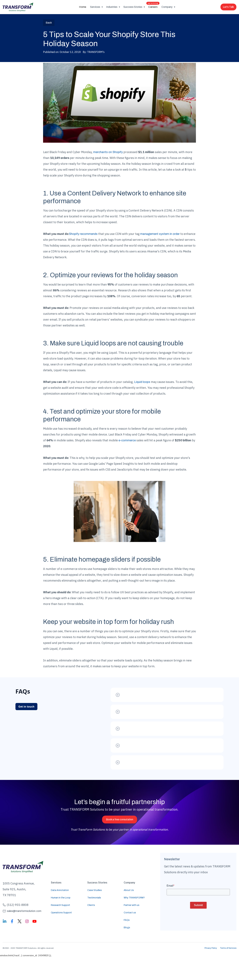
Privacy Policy (211, 948)
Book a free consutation (119, 819)
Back (49, 22)
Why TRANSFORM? (134, 897)
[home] (18, 7)
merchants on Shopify (108, 152)
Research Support (60, 905)
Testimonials (94, 897)
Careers (153, 6)
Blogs (127, 927)
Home (82, 7)
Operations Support (61, 912)
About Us (129, 890)
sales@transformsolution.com (24, 911)
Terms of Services (228, 948)
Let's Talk (228, 7)
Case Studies (94, 890)
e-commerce (127, 440)
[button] (96, 7)
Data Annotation (60, 890)
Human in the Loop (60, 897)
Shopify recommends (83, 234)
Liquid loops (142, 382)
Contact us (130, 912)
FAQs (127, 920)
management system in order (160, 234)
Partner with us (131, 905)
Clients (91, 905)
